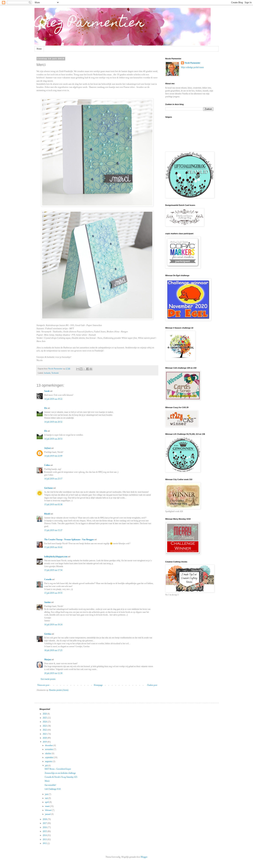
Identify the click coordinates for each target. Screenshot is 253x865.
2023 (45, 726)
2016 (45, 827)
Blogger (144, 857)
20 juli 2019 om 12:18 (53, 673)
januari (48, 814)
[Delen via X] (84, 369)
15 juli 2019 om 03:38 (53, 504)
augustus (49, 761)
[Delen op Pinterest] (91, 369)
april (47, 802)
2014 (45, 835)
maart (47, 806)
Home (39, 49)
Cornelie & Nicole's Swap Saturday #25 (61, 777)
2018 (45, 819)
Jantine (47, 602)
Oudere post (152, 685)
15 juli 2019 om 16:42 (53, 547)
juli (46, 765)
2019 (45, 742)
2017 (45, 823)
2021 (45, 734)
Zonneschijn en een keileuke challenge (60, 773)
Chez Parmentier (89, 23)
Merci (47, 781)
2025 (45, 718)
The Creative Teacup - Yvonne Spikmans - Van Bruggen (69, 539)
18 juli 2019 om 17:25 (53, 650)
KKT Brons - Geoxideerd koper (58, 769)
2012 (45, 843)
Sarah (47, 391)
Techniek (55, 373)
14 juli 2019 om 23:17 (53, 479)
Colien (47, 465)
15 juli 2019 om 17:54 (53, 570)
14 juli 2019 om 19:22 (53, 399)
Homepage (98, 685)
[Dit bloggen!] (81, 369)
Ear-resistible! (50, 785)
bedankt (47, 373)
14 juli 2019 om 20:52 (53, 422)
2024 (45, 721)
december (49, 745)
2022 (45, 730)
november (49, 749)
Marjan (47, 659)
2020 (45, 738)
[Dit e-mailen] (78, 369)
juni (47, 794)
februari (48, 810)
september (49, 757)
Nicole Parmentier (192, 63)
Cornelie (48, 579)
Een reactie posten (48, 679)
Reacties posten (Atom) (58, 690)
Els (45, 408)
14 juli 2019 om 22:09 (53, 456)
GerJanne (48, 488)
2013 (45, 839)
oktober (48, 753)
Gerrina (47, 634)
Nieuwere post (43, 685)
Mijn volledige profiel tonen (192, 67)
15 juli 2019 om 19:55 (53, 593)
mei (47, 798)
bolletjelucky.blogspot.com (55, 556)
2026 (45, 714)
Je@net (47, 448)
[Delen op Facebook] (87, 369)
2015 (45, 831)
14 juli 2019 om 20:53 (53, 439)
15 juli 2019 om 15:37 (53, 530)
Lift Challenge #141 (53, 789)
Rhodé (47, 514)
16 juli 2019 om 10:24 (53, 624)
